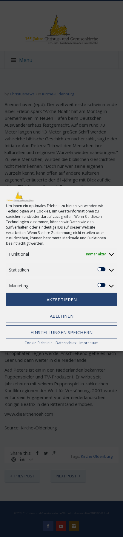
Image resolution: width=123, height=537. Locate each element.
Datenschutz (66, 342)
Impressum (89, 342)
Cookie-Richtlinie (38, 342)
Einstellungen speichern (61, 332)
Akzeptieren (62, 299)
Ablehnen (61, 316)
